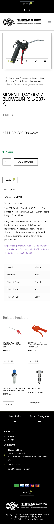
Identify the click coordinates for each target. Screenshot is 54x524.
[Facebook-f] (24, 9)
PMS (39, 517)
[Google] (29, 9)
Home (11, 78)
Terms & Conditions (34, 519)
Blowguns (35, 81)
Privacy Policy (17, 519)
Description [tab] (10, 189)
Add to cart (25, 162)
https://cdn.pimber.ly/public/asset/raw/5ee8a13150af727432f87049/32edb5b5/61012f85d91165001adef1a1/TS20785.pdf (27, 249)
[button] (49, 22)
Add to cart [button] (9, 361)
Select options (35, 402)
